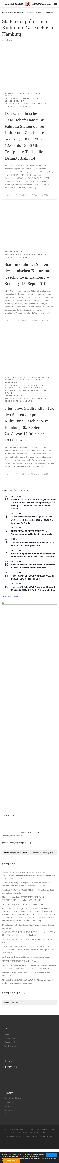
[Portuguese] (6, 829)
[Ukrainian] (14, 829)
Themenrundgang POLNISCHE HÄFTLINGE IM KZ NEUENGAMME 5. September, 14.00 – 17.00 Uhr (34, 555)
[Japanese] (11, 826)
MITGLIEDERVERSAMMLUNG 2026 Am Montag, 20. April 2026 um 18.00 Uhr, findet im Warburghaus (28, 981)
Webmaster (8, 1110)
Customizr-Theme (45, 1136)
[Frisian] (20, 823)
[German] (22, 823)
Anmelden (8, 1034)
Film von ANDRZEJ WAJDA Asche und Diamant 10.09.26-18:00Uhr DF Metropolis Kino (33, 566)
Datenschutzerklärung (12, 1098)
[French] (17, 823)
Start (4, 12)
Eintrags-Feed (9, 1038)
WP (20, 1136)
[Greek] (3, 826)
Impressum (8, 1102)
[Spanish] (9, 829)
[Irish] (6, 826)
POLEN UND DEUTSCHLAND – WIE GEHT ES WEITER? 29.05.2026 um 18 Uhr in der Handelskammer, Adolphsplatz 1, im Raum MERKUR (28, 949)
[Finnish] (14, 823)
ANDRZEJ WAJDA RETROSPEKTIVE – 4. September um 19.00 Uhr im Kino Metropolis (28, 891)
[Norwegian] (22, 826)
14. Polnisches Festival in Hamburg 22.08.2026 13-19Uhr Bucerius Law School (28, 926)
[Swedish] (11, 829)
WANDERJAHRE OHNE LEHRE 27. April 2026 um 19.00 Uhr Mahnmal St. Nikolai (27, 974)
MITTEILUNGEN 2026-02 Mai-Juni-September (21, 961)
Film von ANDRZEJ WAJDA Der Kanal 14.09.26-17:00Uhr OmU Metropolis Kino (32, 577)
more (6, 1113)
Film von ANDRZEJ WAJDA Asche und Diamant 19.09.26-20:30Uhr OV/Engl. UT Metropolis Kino (33, 588)
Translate (19, 836)
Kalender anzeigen (10, 595)
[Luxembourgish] (20, 826)
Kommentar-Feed (11, 1042)
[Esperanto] (11, 823)
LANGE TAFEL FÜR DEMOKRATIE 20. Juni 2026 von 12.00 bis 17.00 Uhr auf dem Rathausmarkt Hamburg (28, 933)
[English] (9, 823)
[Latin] (14, 826)
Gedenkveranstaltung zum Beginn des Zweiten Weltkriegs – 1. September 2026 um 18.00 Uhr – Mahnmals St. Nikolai (33, 519)
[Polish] (3, 829)
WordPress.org (10, 1046)
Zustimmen (51, 1155)
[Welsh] (17, 829)
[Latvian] (17, 826)
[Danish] (3, 823)
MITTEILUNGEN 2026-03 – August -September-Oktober (25, 904)
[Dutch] (6, 823)
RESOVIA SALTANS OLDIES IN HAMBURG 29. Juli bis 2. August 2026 (29, 940)
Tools (6, 1106)
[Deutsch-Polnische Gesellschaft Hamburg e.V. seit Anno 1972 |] (28, 3)
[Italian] (9, 826)
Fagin (10, 195)
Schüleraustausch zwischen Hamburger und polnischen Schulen (26, 957)
